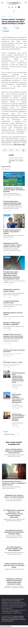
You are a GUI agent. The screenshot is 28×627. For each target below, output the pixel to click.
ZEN (10, 162)
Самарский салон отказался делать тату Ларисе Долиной (14, 496)
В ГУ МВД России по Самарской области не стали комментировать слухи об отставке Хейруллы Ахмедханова (14, 514)
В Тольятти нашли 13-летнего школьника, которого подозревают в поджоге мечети (14, 483)
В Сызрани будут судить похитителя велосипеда (14, 350)
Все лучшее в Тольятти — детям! (12, 362)
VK (16, 160)
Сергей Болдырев (14, 619)
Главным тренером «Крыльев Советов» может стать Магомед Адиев (14, 565)
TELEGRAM (12, 160)
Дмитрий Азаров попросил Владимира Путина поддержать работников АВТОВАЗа (18, 417)
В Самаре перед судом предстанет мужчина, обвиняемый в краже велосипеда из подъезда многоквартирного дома (11, 275)
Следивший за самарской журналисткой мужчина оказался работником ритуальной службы (14, 581)
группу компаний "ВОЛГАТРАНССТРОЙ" (13, 140)
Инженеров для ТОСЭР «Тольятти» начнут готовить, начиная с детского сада (12, 245)
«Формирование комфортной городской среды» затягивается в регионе (14, 189)
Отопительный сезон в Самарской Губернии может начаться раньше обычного (12, 203)
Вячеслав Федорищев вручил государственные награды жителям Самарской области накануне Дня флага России (18, 377)
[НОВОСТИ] (14, 185)
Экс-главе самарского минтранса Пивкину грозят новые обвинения (14, 548)
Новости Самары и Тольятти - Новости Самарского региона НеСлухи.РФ (12, 618)
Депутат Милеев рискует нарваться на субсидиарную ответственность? (14, 451)
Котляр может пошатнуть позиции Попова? (11, 290)
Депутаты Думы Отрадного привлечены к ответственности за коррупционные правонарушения (18, 398)
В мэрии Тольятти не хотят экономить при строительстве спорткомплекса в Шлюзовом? (13, 336)
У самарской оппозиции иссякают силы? (11, 301)
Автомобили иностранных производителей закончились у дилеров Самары (14, 532)
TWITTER (20, 160)
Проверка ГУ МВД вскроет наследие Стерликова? (11, 323)
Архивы (5, 431)
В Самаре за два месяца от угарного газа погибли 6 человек (12, 231)
